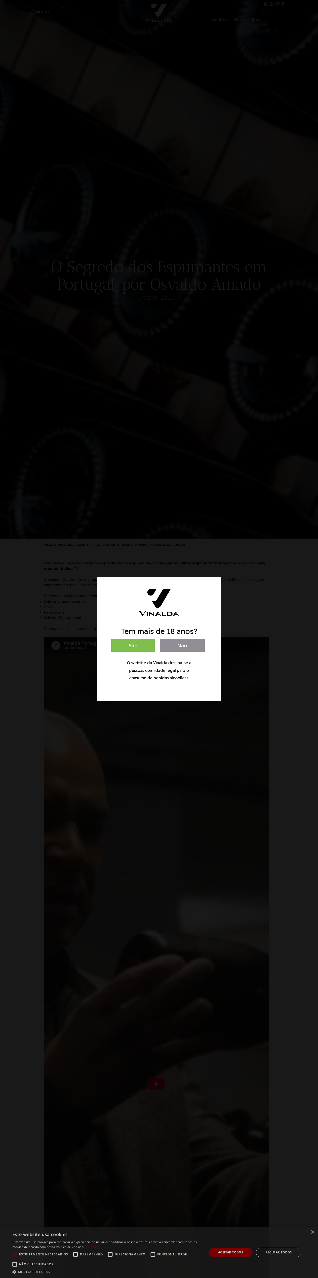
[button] (106, 1271)
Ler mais (91, 1247)
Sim (132, 645)
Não (182, 645)
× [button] (312, 1232)
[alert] (159, 1252)
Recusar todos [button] (279, 1252)
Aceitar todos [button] (230, 1252)
